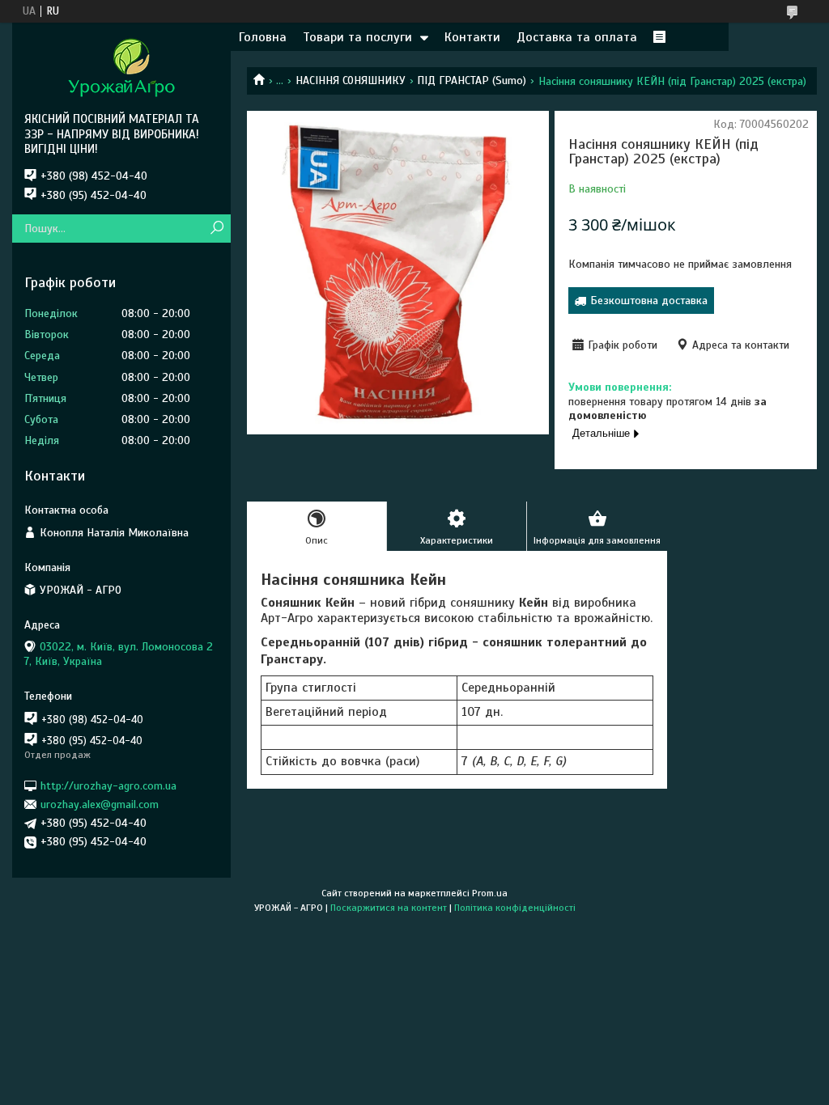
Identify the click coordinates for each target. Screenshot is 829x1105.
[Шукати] (216, 228)
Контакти (472, 37)
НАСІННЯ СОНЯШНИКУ (350, 80)
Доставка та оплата (577, 37)
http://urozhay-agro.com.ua (108, 785)
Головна (263, 37)
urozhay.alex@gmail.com (99, 804)
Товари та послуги (357, 37)
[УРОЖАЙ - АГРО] (121, 67)
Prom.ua (490, 893)
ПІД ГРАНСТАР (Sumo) (471, 80)
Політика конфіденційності (515, 907)
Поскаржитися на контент (388, 907)
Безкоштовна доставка (649, 300)
